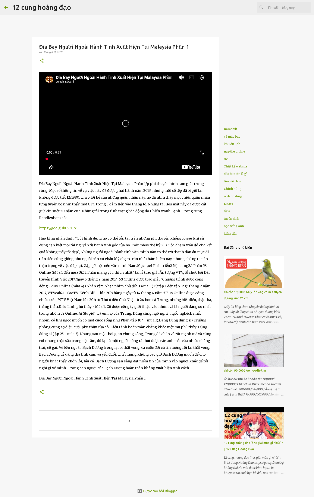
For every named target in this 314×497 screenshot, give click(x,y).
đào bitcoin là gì (235, 174)
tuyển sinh (231, 219)
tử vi (227, 211)
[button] (41, 61)
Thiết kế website (235, 166)
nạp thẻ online (234, 151)
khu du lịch (232, 144)
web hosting (233, 196)
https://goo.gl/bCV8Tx (57, 228)
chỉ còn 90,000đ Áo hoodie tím (245, 370)
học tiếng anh (234, 226)
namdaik (230, 129)
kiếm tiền (230, 233)
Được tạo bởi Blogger (159, 491)
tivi (226, 159)
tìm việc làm (233, 181)
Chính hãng (233, 189)
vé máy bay (232, 136)
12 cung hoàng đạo (41, 7)
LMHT (228, 204)
